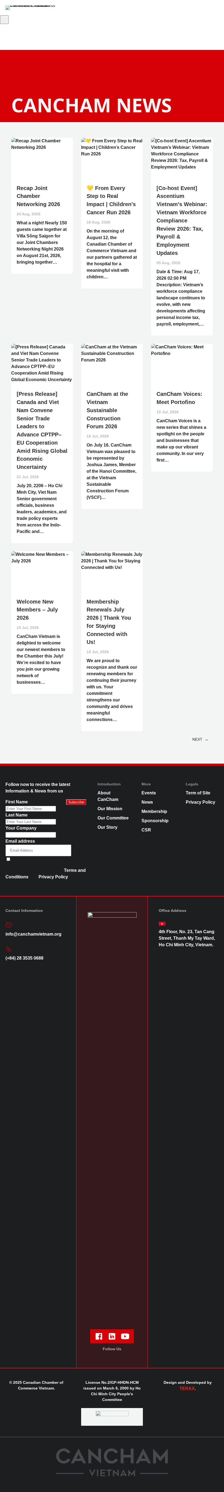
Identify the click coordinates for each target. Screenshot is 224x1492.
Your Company (21, 828)
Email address (20, 841)
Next (200, 739)
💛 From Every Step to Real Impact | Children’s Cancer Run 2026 (111, 200)
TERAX (187, 1388)
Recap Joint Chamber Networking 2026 (38, 196)
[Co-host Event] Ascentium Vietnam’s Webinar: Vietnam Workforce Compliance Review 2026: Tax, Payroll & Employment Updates (182, 220)
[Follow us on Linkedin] (112, 1336)
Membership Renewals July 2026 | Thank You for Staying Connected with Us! (109, 622)
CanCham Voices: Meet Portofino (179, 398)
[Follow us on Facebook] (99, 1336)
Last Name (16, 815)
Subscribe (76, 802)
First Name (16, 802)
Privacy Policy (53, 877)
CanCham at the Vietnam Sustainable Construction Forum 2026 (107, 410)
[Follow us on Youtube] (125, 1336)
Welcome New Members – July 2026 (37, 610)
